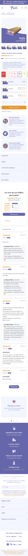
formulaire (22, 469)
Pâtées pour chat (10, 13)
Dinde (24, 76)
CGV (18, 551)
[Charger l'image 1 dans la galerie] (3, 47)
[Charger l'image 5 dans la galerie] (25, 47)
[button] (26, 8)
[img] (6, 235)
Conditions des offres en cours (9, 551)
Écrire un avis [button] (14, 214)
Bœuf (3, 76)
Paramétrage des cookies (16, 553)
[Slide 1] (11, 420)
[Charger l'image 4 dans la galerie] (20, 47)
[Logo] (14, 8)
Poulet (8, 76)
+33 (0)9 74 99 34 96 (8, 469)
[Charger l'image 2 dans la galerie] (9, 47)
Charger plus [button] (14, 387)
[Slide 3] (16, 420)
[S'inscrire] (25, 487)
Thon (20, 76)
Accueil (3, 13)
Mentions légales (12, 552)
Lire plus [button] (6, 339)
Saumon (14, 76)
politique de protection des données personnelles (14, 495)
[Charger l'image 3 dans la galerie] (14, 47)
